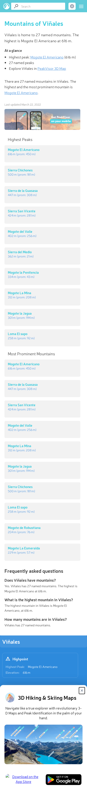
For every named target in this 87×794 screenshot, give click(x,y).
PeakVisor (6, 6)
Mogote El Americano (43, 667)
